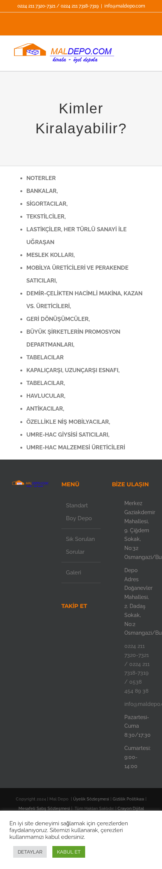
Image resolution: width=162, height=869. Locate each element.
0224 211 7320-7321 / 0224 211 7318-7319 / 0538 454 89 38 (137, 668)
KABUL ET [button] (69, 852)
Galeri (73, 572)
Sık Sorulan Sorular (80, 545)
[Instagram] (86, 628)
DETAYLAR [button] (30, 852)
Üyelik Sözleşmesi (91, 799)
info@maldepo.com (124, 6)
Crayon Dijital (131, 808)
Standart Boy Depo (79, 512)
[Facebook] (75, 628)
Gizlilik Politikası (129, 799)
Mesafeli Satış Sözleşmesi (44, 808)
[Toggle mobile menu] (148, 57)
